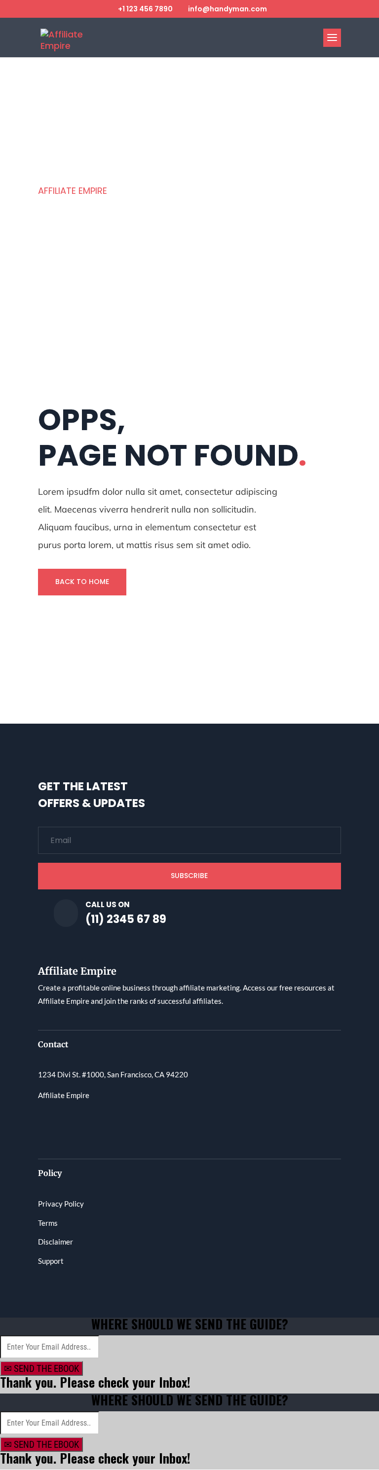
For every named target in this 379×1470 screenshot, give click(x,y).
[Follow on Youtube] (85, 1125)
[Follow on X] (66, 1125)
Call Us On (107, 904)
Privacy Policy (61, 1203)
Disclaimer (55, 1241)
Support (51, 1260)
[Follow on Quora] (105, 1125)
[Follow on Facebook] (46, 1125)
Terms (48, 1222)
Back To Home (82, 582)
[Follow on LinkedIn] (125, 1125)
